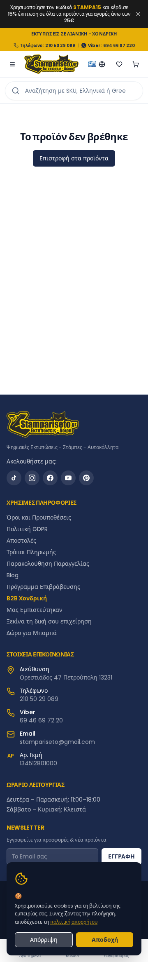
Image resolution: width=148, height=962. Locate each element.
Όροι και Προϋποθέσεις (39, 517)
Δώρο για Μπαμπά (32, 633)
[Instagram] (32, 477)
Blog (12, 575)
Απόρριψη (44, 940)
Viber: (95, 45)
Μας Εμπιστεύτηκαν (34, 610)
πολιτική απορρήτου (73, 921)
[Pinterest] (86, 477)
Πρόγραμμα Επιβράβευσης (43, 587)
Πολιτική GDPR (27, 529)
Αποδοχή (105, 940)
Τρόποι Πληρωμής (31, 552)
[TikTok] (14, 477)
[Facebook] (50, 477)
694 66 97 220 (119, 45)
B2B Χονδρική (27, 598)
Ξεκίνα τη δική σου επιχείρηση (49, 621)
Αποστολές (21, 540)
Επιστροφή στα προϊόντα (74, 158)
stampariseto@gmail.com (57, 742)
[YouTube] (68, 477)
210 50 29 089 (60, 45)
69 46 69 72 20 (41, 720)
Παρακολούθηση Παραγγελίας (48, 564)
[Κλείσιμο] (138, 14)
